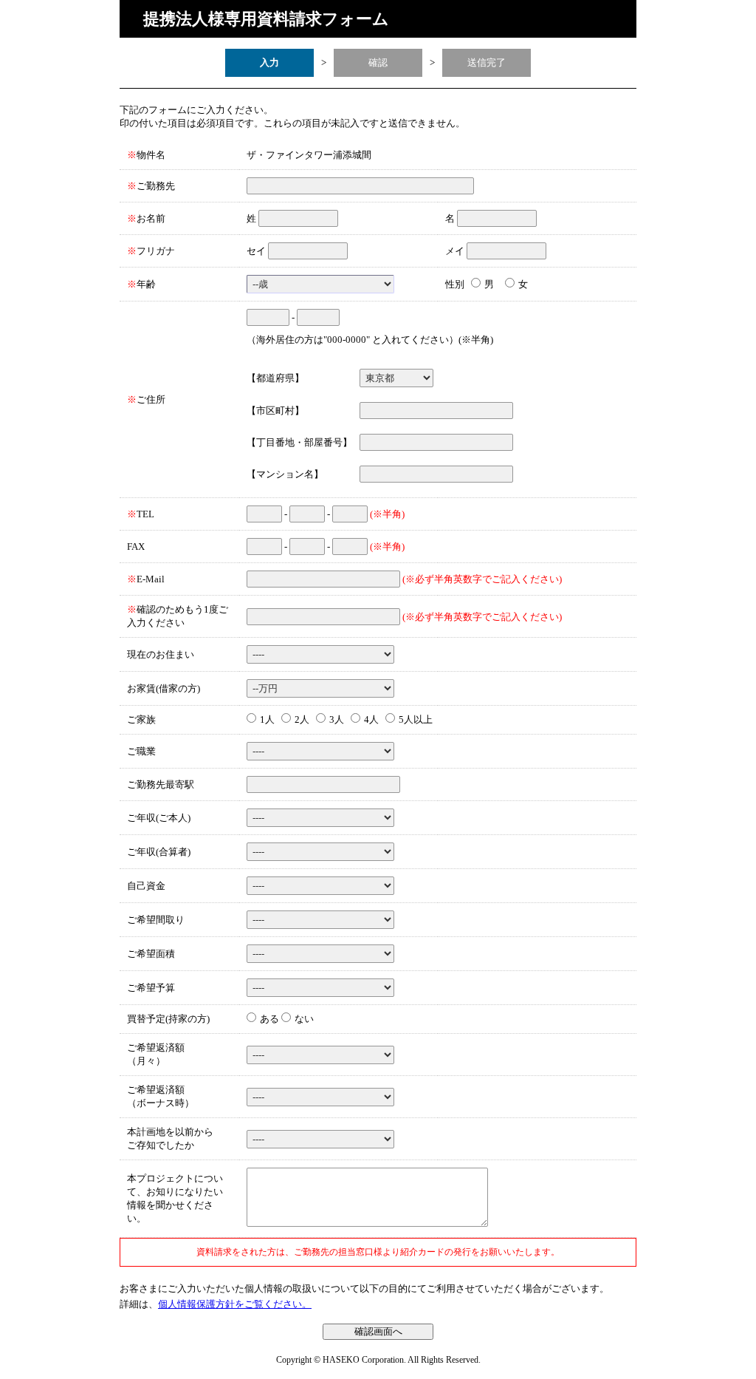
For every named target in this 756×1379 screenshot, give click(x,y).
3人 (336, 719)
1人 (267, 719)
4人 (371, 719)
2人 (302, 719)
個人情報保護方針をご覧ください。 (235, 1304)
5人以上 (416, 719)
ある (268, 1018)
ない (303, 1018)
